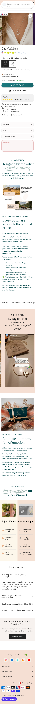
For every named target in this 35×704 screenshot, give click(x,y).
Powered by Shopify (17, 695)
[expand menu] (2, 8)
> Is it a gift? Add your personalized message (15, 70)
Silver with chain (12, 64)
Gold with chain (5, 64)
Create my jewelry (18, 636)
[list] (17, 29)
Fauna (9, 695)
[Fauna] (17, 7)
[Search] (27, 8)
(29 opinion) (22, 53)
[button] (31, 8)
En (14, 683)
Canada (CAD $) (27, 683)
